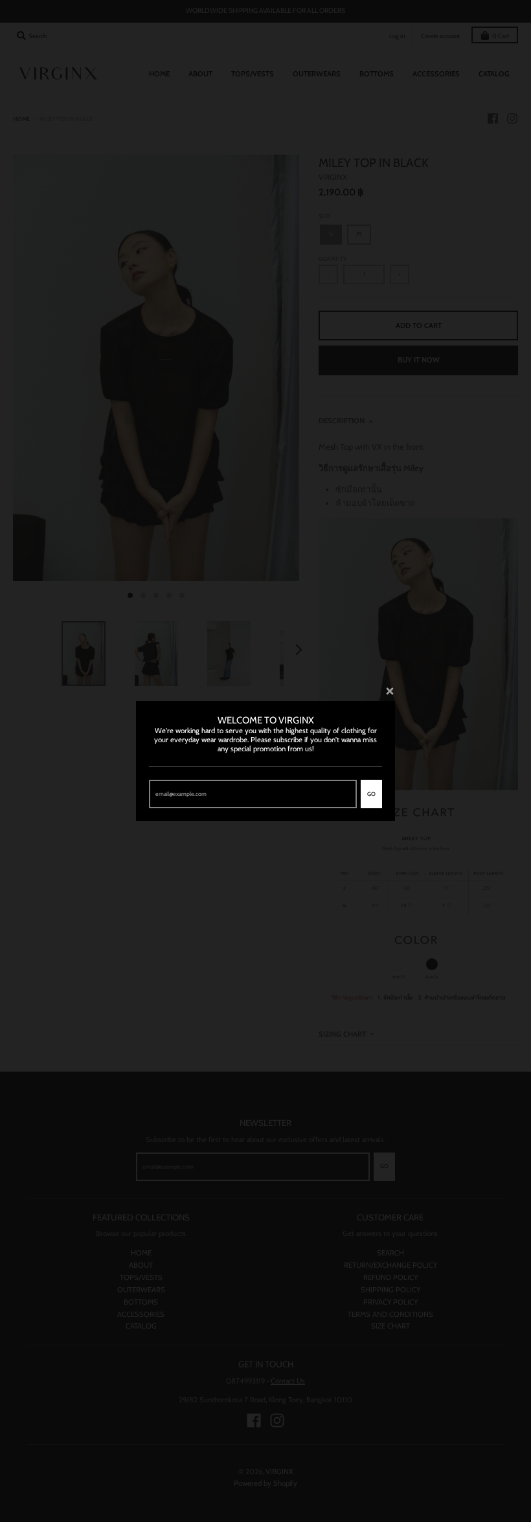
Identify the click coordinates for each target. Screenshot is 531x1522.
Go (371, 793)
